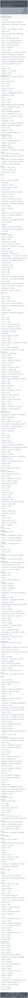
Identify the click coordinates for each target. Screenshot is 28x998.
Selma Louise (6, 789)
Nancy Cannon (5, 426)
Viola (3, 140)
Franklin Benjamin (6, 255)
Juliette (3, 826)
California (4, 907)
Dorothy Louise (5, 703)
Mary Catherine (5, 636)
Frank (3, 966)
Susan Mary (4, 665)
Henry (3, 982)
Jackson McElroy (6, 24)
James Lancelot (5, 303)
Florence (4, 244)
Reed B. (4, 537)
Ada (3, 803)
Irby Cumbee (5, 288)
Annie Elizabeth (5, 897)
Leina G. (4, 623)
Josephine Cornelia (6, 342)
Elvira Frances (5, 599)
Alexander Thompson (7, 187)
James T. (4, 620)
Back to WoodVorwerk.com (6, 8)
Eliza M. (4, 549)
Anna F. (3, 205)
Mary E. (3, 639)
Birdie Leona (5, 212)
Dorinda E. (4, 700)
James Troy (4, 29)
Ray (3, 779)
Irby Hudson (4, 290)
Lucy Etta (4, 63)
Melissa (3, 859)
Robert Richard (5, 456)
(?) (2, 175)
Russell (3, 463)
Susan (3, 487)
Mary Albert (4, 761)
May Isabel (4, 408)
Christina (4, 923)
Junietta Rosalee (6, 56)
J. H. (3, 294)
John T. (3, 47)
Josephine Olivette (6, 52)
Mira (3, 412)
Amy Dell (4, 199)
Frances (4, 573)
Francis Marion (5, 253)
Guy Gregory (5, 265)
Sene (4, 132)
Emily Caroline (5, 707)
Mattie (3, 97)
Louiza (3, 747)
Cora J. (3, 932)
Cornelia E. (4, 588)
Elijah (3, 167)
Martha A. (4, 390)
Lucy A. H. (4, 362)
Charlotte (4, 583)
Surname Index (4, 10)
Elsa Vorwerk (12, 994)
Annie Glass (5, 843)
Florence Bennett (6, 710)
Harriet (3, 267)
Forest (3, 869)
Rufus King (4, 661)
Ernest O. (4, 873)
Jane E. (3, 810)
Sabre (3, 465)
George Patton (5, 717)
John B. (3, 324)
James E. (4, 726)
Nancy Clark (5, 428)
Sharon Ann (4, 555)
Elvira (3, 528)
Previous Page (13, 12)
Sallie (3, 468)
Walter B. (4, 668)
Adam (3, 883)
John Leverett (5, 331)
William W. (4, 670)
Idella (3, 281)
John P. (3, 43)
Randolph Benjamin (6, 447)
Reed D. (4, 540)
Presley (3, 113)
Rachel (3, 442)
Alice (3, 189)
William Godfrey (5, 520)
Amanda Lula (5, 196)
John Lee (4, 40)
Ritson (3, 784)
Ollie (3, 109)
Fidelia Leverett (5, 241)
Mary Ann (4, 88)
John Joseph (5, 328)
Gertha (3, 262)
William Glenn (5, 150)
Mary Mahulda (5, 95)
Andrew (3, 684)
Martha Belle (5, 76)
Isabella (3, 984)
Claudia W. (4, 585)
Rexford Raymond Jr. (7, 652)
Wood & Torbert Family (18, 8)
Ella (3, 231)
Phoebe (3, 440)
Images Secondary (5, 12)
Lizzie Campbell (5, 632)
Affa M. (3, 180)
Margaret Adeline (6, 376)
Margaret (4, 70)
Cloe (3, 927)
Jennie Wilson (5, 312)
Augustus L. (4, 161)
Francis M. (4, 251)
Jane (3, 31)
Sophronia (4, 136)
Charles (3, 921)
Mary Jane (4, 92)
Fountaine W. (5, 602)
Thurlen (3, 506)
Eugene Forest (5, 957)
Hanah (3, 575)
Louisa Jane (5, 59)
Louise (3, 360)
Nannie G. (4, 431)
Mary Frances (5, 642)
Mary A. (3, 759)
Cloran (3, 930)
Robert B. (4, 118)
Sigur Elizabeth (5, 483)
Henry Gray (4, 611)
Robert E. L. (4, 454)
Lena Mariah (5, 625)
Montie (3, 419)
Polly (3, 111)
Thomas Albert (5, 864)
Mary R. (3, 857)
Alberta (3, 890)
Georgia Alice (5, 260)
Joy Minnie (4, 54)
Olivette (3, 106)
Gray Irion (4, 721)
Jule (3, 153)
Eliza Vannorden (6, 808)
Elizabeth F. (4, 535)
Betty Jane (4, 691)
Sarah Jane (4, 130)
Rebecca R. (4, 559)
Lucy (3, 749)
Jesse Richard (5, 738)
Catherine (4, 693)
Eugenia (4, 235)
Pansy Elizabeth (6, 818)
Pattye (3, 433)
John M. (3, 745)
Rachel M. (4, 444)
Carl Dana (4, 215)
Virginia (3, 791)
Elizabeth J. (4, 597)
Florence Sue (5, 246)
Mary (3, 79)
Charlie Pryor (5, 832)
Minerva (4, 99)
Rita (3, 836)
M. (2, 66)
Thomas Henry (5, 499)
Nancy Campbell (6, 424)
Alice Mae (4, 822)
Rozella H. (4, 461)
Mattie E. (4, 406)
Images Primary (20, 10)
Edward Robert (5, 592)
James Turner (5, 567)
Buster (3, 904)
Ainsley (3, 888)
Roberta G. (4, 123)
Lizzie (3, 629)
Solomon (4, 485)
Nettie (3, 164)
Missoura (4, 417)
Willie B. (4, 524)
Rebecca (4, 577)
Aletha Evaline (5, 182)
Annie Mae (4, 900)
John (3, 36)
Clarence (4, 696)
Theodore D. (5, 492)
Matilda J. (4, 404)
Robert (3, 449)
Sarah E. (4, 478)
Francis (3, 248)
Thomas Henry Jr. (6, 501)
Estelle (3, 954)
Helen (3, 274)
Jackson (4, 724)
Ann (3, 805)
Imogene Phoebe (6, 283)
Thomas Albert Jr (6, 866)
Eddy (3, 947)
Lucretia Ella (5, 61)
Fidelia (3, 239)
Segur (3, 480)
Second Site (14, 996)
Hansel (3, 977)
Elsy (3, 952)
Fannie (3, 959)
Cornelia (4, 698)
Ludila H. (4, 364)
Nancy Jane (4, 772)
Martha (3, 381)
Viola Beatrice (5, 513)
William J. (4, 522)
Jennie (3, 310)
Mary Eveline (5, 532)
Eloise (3, 551)
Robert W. (4, 458)
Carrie (3, 916)
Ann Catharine (5, 203)
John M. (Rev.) (5, 333)
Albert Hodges (5, 562)
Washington (4, 793)
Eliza (3, 950)
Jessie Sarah (5, 740)
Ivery (3, 987)
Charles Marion (5, 219)
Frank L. (4, 968)
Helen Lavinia (5, 276)
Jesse (3, 315)
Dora (3, 945)
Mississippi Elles (6, 414)
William (3, 143)
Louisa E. (4, 357)
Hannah (4, 975)
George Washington (6, 258)
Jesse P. (4, 734)
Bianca (3, 564)
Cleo (3, 925)
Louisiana (4, 634)
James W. (4, 308)
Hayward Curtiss (6, 980)
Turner (3, 580)
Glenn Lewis (6, 719)
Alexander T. (5, 185)
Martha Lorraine (5, 878)
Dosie (3, 222)
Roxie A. (4, 880)
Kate (3, 347)
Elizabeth (4, 169)
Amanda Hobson (6, 192)
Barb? (3, 902)
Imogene (4, 22)
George (3, 970)
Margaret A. (4, 374)
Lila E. (3, 627)
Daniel (3, 847)
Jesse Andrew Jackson (7, 731)
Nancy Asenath (6, 104)
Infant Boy (4, 285)
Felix (3, 961)
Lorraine (4, 875)
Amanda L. (4, 194)
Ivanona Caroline (6, 172)
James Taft (4, 824)
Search (9, 10)
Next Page (19, 12)
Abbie (3, 682)
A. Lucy (3, 679)
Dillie (3, 943)
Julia (3, 345)
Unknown (4, 138)
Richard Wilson (5, 155)
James (3, 26)
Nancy (3, 102)
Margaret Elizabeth (6, 378)
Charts (14, 10)
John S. (3, 45)
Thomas (4, 494)
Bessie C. (4, 208)
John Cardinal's (9, 996)
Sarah (3, 127)
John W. (4, 50)
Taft (2, 828)
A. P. (3, 547)
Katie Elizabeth (5, 349)
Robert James (5, 658)
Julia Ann (4, 852)
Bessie (3, 686)
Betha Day (4, 689)
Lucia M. (4, 569)
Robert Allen (5, 116)
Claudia (3, 845)
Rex (3, 649)
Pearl (3, 775)
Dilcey (3, 590)
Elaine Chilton (5, 674)
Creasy (3, 934)
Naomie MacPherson (7, 647)
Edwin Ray (4, 705)
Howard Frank (5, 279)
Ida (2, 19)
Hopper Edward (5, 613)
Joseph (3, 335)
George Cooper (5, 714)
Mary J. (3, 402)
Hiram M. (4, 17)
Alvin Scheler (5, 159)
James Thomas (5, 305)
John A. (3, 321)
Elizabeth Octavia (6, 229)
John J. (3, 326)
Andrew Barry (5, 201)
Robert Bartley (5, 120)
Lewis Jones (5, 353)
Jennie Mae (4, 33)
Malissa (3, 68)
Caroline (4, 217)
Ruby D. (4, 125)
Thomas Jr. (4, 504)
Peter (3, 435)
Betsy (3, 210)
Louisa (3, 355)
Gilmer (3, 816)
